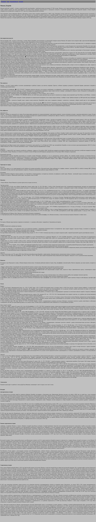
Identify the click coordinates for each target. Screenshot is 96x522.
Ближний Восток (14, 1)
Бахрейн (21, 1)
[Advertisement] (33, 28)
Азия (8, 1)
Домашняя (3, 1)
